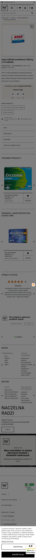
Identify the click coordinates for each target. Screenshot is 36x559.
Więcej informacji (7, 541)
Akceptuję (18, 555)
